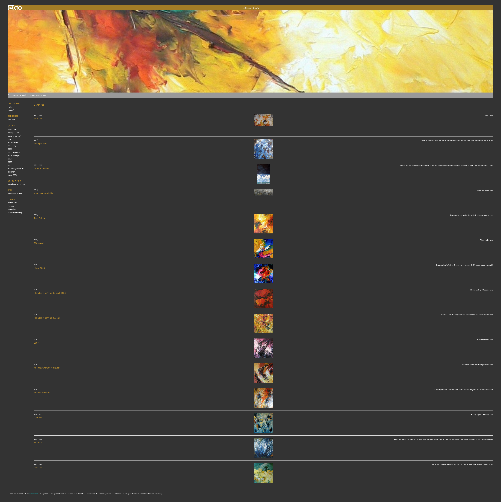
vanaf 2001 (12, 175)
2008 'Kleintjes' (14, 152)
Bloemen (11, 171)
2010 (10, 139)
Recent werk (12, 129)
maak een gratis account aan (34, 95)
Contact (11, 199)
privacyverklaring (15, 212)
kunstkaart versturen (16, 184)
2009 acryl (12, 145)
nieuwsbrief (12, 202)
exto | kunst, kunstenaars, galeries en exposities (15, 7)
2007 (10, 158)
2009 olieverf (13, 142)
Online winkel (14, 180)
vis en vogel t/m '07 (16, 168)
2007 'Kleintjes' (14, 155)
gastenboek (12, 209)
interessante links (15, 193)
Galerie (11, 125)
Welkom (11, 107)
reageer (11, 206)
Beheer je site (13, 95)
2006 (10, 162)
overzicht (11, 119)
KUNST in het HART (14, 136)
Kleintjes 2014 (13, 132)
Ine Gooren (246, 8)
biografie (11, 110)
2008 (10, 149)
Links (10, 189)
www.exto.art (33, 494)
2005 (10, 165)
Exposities (13, 115)
